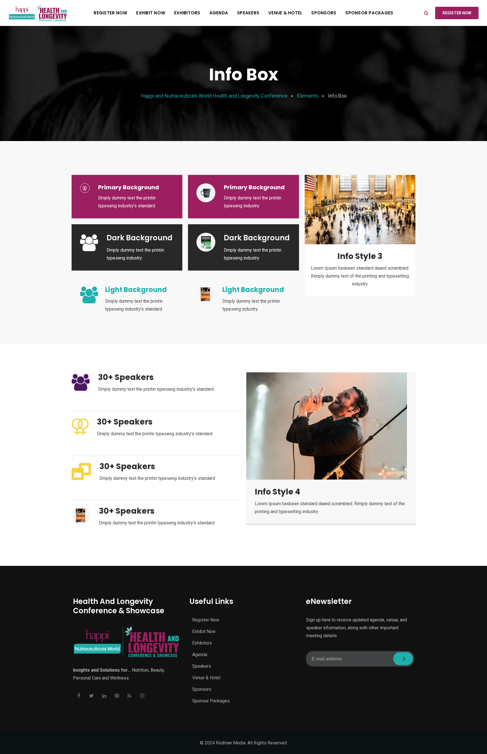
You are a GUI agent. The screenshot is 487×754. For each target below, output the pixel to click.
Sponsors (323, 13)
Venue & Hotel (285, 13)
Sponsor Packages (369, 13)
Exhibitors (187, 13)
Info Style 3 (359, 256)
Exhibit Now (150, 13)
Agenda (218, 13)
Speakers (248, 13)
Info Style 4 (277, 491)
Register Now (110, 13)
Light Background (136, 289)
